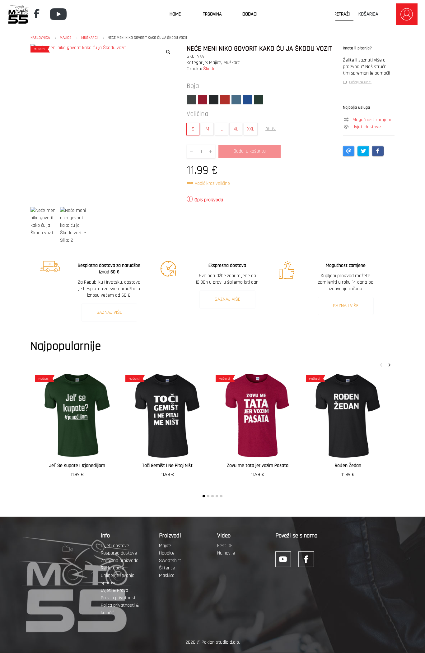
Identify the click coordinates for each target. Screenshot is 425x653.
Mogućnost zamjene (372, 119)
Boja (193, 86)
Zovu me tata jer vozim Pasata (257, 465)
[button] (168, 52)
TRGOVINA (212, 14)
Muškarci (89, 37)
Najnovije (226, 553)
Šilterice (167, 568)
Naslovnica (40, 37)
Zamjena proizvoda (119, 560)
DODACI (249, 14)
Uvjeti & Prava (114, 590)
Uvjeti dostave (367, 127)
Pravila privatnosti (119, 598)
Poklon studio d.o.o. (221, 642)
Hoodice (167, 553)
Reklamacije (112, 568)
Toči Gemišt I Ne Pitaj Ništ (167, 465)
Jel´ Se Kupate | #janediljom (77, 465)
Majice (65, 37)
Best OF (224, 545)
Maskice (167, 575)
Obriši (270, 129)
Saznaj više (109, 312)
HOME (175, 14)
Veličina (197, 114)
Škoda (209, 69)
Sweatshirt (170, 560)
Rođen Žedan (348, 465)
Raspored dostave (119, 553)
